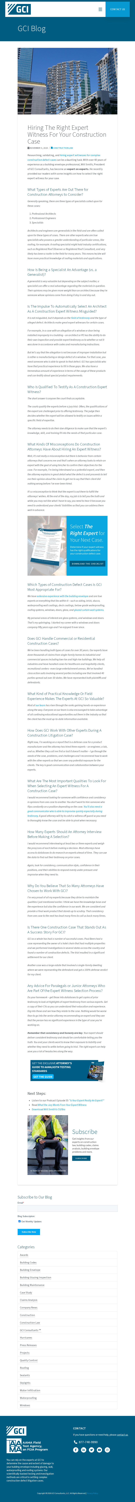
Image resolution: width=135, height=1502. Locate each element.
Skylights (25, 1383)
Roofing (24, 1368)
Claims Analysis (28, 1300)
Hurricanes (26, 1337)
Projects (24, 1353)
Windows (25, 1405)
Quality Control (29, 1360)
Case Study (26, 1292)
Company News (28, 1307)
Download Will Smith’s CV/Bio (48, 1109)
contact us (122, 1435)
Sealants (25, 1375)
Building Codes (28, 1262)
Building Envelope (30, 1270)
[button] (100, 9)
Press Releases (28, 1345)
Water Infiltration (30, 1390)
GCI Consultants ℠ (30, 1330)
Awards (24, 1255)
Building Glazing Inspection (35, 1277)
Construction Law (63, 148)
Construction (27, 1315)
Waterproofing (28, 1398)
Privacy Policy (92, 1493)
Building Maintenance (32, 1285)
